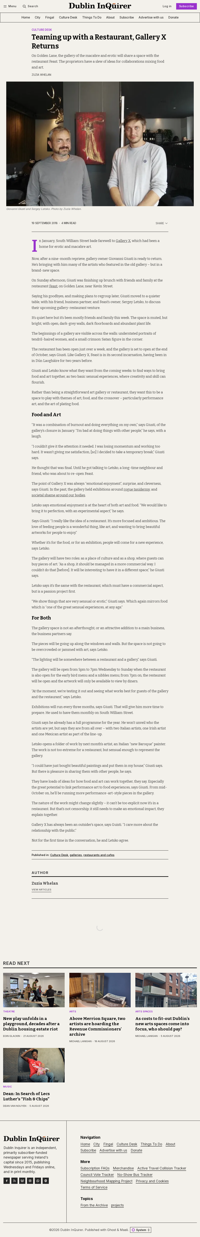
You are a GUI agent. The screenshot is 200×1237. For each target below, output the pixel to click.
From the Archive (94, 1205)
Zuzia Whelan (41, 74)
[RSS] (14, 1181)
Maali (124, 1230)
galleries (76, 855)
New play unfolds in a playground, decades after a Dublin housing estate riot (31, 1024)
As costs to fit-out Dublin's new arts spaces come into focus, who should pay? (162, 1024)
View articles (41, 889)
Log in (167, 6)
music (7, 1087)
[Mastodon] (46, 1181)
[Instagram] (30, 1181)
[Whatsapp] (38, 1181)
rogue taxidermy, (137, 489)
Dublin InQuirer (71, 1230)
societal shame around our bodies (58, 495)
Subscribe (186, 6)
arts (72, 1011)
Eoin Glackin (11, 1036)
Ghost (111, 1230)
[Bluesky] (22, 1181)
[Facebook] (7, 1181)
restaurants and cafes (98, 855)
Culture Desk (42, 30)
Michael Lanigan (80, 1041)
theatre (9, 1011)
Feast (53, 286)
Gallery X (123, 241)
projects (117, 1205)
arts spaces (144, 1011)
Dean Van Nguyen (14, 1105)
